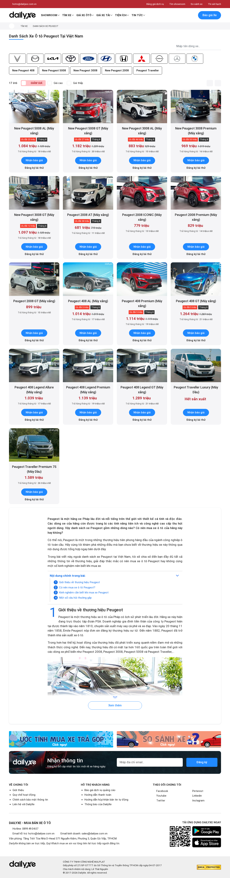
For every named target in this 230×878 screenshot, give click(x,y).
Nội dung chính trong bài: (67, 575)
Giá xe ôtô (83, 15)
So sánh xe (197, 4)
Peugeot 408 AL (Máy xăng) (88, 301)
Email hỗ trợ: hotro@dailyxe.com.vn (33, 833)
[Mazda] (35, 59)
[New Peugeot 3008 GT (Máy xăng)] (34, 193)
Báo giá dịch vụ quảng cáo (99, 790)
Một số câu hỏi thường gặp (75, 597)
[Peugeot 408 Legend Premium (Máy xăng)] (88, 365)
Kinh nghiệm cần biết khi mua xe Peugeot (84, 592)
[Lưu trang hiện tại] (185, 15)
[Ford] (88, 59)
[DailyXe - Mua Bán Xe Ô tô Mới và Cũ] (22, 15)
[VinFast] (17, 59)
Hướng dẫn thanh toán (97, 794)
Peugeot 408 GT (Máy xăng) (196, 301)
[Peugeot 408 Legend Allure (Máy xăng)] (34, 365)
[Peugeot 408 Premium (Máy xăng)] (142, 279)
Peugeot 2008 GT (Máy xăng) (34, 301)
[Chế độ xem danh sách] (210, 83)
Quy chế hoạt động (24, 794)
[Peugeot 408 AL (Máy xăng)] (88, 279)
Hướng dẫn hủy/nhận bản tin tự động (106, 799)
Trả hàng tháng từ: (34, 151)
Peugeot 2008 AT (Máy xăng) (88, 215)
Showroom (49, 15)
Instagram (198, 800)
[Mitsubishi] (141, 59)
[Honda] (124, 59)
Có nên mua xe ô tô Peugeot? (77, 587)
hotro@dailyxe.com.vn (24, 4)
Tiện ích (120, 15)
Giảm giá (36, 83)
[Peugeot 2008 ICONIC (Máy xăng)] (142, 193)
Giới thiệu (18, 790)
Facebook (162, 791)
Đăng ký (201, 762)
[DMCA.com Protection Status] (209, 867)
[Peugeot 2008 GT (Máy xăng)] (34, 279)
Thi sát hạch (214, 4)
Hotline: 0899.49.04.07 (25, 828)
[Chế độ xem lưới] (218, 83)
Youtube (161, 795)
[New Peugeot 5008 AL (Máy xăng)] (34, 106)
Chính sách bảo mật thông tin (30, 799)
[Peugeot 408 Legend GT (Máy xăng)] (142, 365)
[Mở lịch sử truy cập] (192, 15)
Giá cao (58, 83)
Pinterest (197, 791)
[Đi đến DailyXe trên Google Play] (206, 831)
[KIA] (53, 59)
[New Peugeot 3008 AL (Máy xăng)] (142, 106)
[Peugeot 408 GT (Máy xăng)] (196, 279)
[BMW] (195, 59)
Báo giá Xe (210, 15)
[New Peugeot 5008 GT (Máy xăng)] (88, 106)
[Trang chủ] (11, 26)
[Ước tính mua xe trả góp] (61, 739)
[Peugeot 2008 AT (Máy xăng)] (88, 193)
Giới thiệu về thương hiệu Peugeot (79, 582)
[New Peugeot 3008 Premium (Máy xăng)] (196, 106)
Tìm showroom (177, 4)
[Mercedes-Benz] (177, 59)
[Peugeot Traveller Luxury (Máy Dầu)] (196, 365)
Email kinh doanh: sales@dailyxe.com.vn (84, 833)
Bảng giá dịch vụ (155, 4)
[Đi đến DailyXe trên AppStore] (206, 842)
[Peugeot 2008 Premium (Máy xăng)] (196, 193)
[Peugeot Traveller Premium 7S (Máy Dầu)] (34, 445)
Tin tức (137, 15)
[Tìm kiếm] (177, 15)
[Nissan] (159, 59)
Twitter (160, 800)
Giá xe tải (103, 15)
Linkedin (197, 795)
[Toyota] (70, 59)
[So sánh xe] (169, 739)
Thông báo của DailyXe (98, 804)
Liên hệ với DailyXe (23, 804)
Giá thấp (78, 83)
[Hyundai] (106, 59)
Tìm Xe (66, 15)
